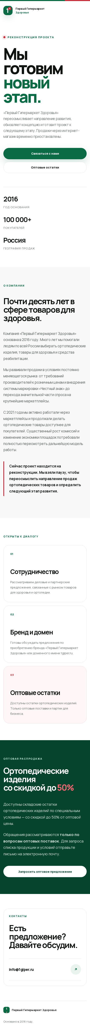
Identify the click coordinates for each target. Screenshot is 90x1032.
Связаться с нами (45, 153)
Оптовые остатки (45, 167)
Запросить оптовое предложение (45, 872)
